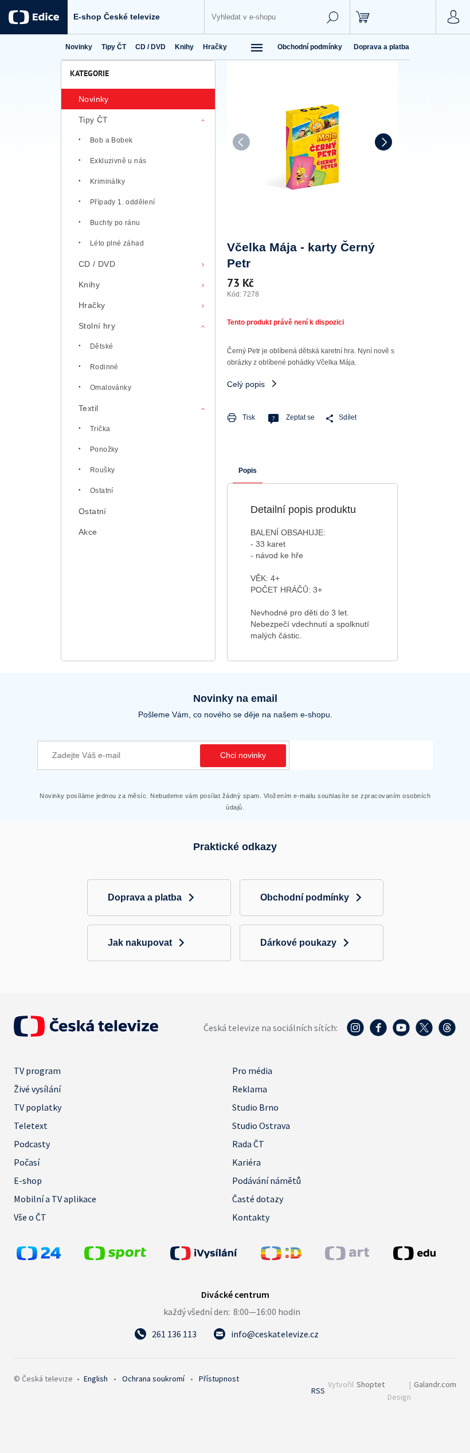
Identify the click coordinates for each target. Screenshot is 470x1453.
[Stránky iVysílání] (212, 1253)
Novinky (94, 99)
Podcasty (32, 1144)
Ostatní (101, 491)
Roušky (102, 470)
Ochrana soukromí (153, 1378)
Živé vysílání (37, 1089)
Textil (88, 408)
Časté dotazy (257, 1199)
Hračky (92, 305)
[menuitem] (79, 47)
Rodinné (104, 367)
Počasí (27, 1162)
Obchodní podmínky (309, 47)
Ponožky (104, 449)
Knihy (89, 284)
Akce (88, 531)
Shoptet (371, 1384)
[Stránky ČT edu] (423, 1253)
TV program (37, 1070)
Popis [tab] (247, 471)
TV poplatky (37, 1107)
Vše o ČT (30, 1217)
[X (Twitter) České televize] (424, 1033)
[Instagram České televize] (355, 1033)
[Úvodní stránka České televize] (86, 1033)
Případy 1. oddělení (122, 202)
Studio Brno (255, 1107)
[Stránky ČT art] (347, 1256)
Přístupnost (219, 1378)
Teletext (31, 1125)
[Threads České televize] (447, 1033)
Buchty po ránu (115, 223)
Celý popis (246, 384)
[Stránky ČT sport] (115, 1256)
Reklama (249, 1089)
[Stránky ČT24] (39, 1256)
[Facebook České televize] (378, 1033)
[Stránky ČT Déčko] (281, 1256)
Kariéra (246, 1162)
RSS (318, 1390)
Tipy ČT (93, 119)
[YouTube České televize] (401, 1033)
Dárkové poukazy (298, 942)
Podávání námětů (266, 1180)
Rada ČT (248, 1144)
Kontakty (250, 1217)
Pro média (252, 1070)
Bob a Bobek (111, 140)
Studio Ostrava (261, 1125)
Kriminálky (107, 181)
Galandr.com (435, 1384)
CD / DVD (97, 264)
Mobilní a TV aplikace (55, 1199)
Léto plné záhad (117, 243)
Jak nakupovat (140, 942)
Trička (100, 429)
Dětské (101, 346)
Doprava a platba (381, 47)
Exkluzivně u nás (118, 161)
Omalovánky (110, 388)
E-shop (28, 1180)
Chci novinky (243, 755)
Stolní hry (97, 325)
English (96, 1378)
